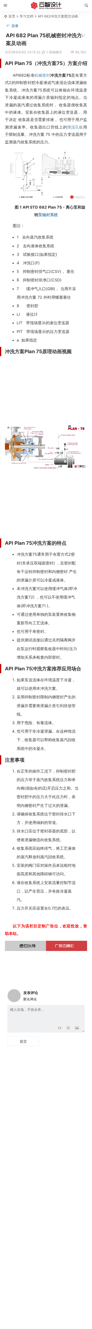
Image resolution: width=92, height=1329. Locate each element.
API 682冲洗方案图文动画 (58, 16)
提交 (23, 1041)
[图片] (77, 1028)
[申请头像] (79, 994)
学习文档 (26, 16)
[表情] (68, 1028)
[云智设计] (46, 5)
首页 (11, 16)
